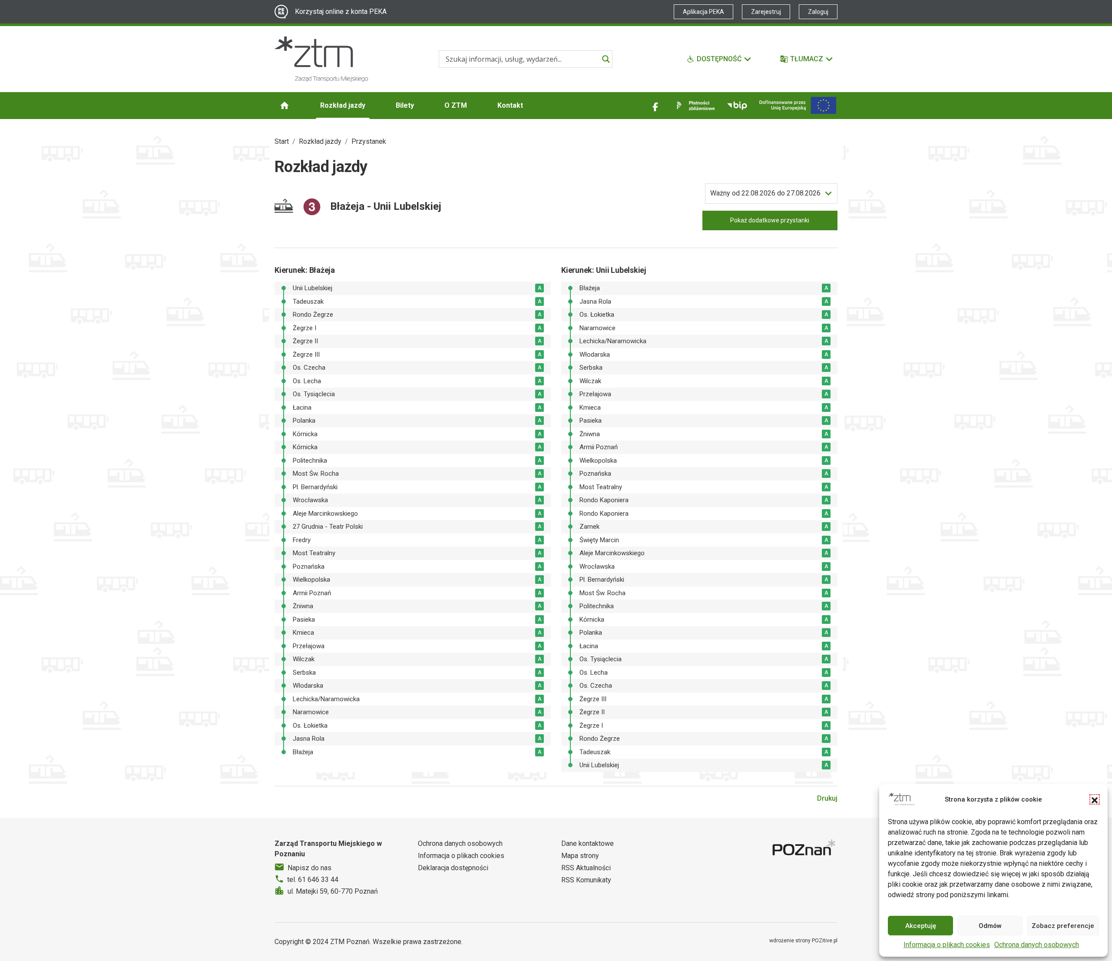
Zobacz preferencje (1063, 926)
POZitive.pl (824, 941)
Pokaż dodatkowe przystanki (769, 220)
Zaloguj (818, 11)
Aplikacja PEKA (703, 11)
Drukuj (827, 798)
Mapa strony (580, 856)
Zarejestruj (766, 11)
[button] (1094, 799)
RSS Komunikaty (586, 880)
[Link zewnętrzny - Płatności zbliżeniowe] (694, 105)
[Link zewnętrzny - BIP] (737, 105)
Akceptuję (920, 926)
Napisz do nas (309, 868)
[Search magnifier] (606, 59)
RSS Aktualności (586, 868)
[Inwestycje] (797, 105)
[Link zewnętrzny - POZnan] (804, 849)
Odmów (990, 926)
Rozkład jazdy (342, 105)
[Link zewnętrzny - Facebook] (655, 105)
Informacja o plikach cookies (947, 945)
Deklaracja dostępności (453, 868)
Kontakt (510, 105)
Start (282, 141)
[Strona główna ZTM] (321, 59)
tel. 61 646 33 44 (312, 879)
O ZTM (455, 105)
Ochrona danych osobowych (1036, 945)
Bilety (405, 105)
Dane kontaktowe (587, 843)
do (765, 193)
